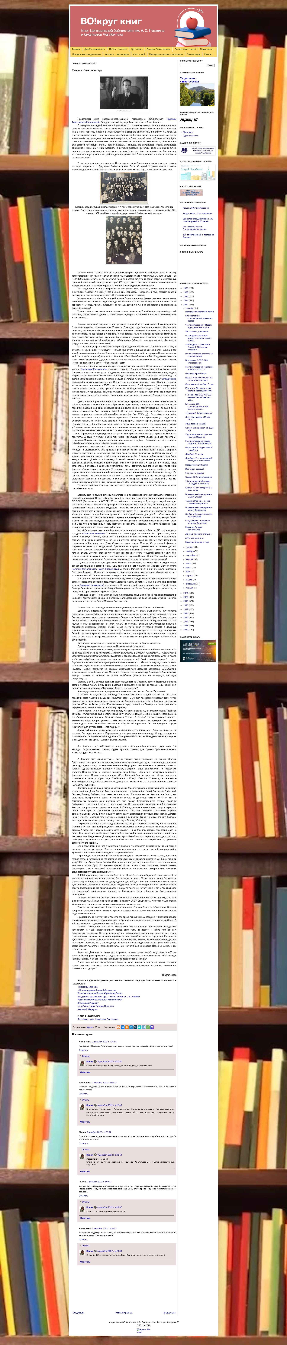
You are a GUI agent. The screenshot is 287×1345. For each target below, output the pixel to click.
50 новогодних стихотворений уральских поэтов (199, 318)
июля (189, 563)
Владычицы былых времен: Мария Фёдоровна (198, 508)
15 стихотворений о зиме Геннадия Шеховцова (197, 482)
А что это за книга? (194, 538)
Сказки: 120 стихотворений (198, 477)
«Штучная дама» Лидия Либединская (96, 990)
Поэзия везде (193, 54)
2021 (186, 593)
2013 (186, 625)
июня (189, 567)
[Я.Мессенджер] (139, 1027)
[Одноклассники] (127, 1027)
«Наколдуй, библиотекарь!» (198, 413)
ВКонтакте (188, 132)
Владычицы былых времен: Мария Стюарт (198, 495)
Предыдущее (169, 1313)
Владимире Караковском (94, 369)
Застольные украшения (196, 331)
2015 (186, 617)
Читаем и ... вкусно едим (117, 54)
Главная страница (123, 1313)
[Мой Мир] (131, 1027)
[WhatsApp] (148, 1027)
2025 (186, 292)
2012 (186, 629)
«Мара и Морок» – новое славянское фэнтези (197, 502)
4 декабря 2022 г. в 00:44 (99, 1181)
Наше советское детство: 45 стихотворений (199, 354)
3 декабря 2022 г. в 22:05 (109, 1105)
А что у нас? (139, 54)
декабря (190, 308)
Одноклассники (190, 135)
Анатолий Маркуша (87, 1009)
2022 (186, 304)
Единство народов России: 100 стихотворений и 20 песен (198, 220)
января (190, 588)
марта (189, 580)
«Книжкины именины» (93, 533)
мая (188, 571)
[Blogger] (118, 1027)
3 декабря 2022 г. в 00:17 (104, 1082)
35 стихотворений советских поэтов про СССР (199, 368)
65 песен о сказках (194, 473)
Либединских (169, 379)
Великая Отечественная (158, 49)
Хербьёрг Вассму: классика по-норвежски (198, 515)
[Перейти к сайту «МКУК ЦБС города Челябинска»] (197, 154)
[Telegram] (143, 1027)
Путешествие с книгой (185, 49)
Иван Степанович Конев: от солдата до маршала (198, 378)
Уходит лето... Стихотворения (197, 213)
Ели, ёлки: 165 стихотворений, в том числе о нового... (197, 406)
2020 (186, 597)
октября (190, 551)
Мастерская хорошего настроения (166, 54)
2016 (186, 613)
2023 (186, 300)
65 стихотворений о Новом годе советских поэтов (198, 326)
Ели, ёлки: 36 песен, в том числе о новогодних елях (198, 389)
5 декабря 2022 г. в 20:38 (109, 1251)
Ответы (85, 1056)
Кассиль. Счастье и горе (197, 542)
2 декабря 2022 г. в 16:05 (104, 1041)
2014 (186, 621)
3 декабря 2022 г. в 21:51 (109, 1061)
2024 (186, 296)
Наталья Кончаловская (84, 569)
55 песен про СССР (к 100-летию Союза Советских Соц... (198, 397)
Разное (207, 54)
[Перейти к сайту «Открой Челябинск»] (197, 179)
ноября (190, 547)
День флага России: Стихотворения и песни (194, 227)
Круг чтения (137, 49)
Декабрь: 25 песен (194, 454)
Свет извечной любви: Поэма (199, 384)
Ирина (90, 1027)
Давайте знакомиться (94, 49)
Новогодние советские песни (199, 311)
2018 (186, 605)
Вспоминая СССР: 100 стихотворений (196, 361)
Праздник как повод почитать (86, 54)
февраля (190, 584)
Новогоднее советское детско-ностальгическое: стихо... (198, 338)
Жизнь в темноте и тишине (198, 534)
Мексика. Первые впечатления (193, 528)
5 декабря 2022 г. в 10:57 (104, 1228)
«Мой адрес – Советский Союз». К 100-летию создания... (197, 347)
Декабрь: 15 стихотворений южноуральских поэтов (198, 459)
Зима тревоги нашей (195, 424)
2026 (186, 288)
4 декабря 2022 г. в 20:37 (109, 1207)
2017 (186, 609)
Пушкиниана (206, 49)
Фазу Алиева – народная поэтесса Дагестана (197, 521)
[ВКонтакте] (123, 1027)
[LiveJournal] (135, 1027)
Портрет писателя (118, 49)
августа (190, 559)
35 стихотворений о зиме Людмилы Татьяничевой (198, 442)
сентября (191, 555)
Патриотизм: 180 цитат (196, 465)
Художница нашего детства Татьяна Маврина (198, 435)
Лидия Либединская (108, 569)
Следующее (78, 1313)
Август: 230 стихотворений (196, 208)
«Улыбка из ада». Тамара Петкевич (95, 1006)
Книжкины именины (88, 987)
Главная (76, 49)
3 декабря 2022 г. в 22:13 (109, 1155)
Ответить (83, 1050)
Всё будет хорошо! (194, 469)
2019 (186, 601)
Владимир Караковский (92, 585)
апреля (190, 575)
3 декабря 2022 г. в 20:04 (99, 1132)
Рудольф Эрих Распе (195, 373)
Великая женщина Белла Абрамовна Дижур (99, 993)
